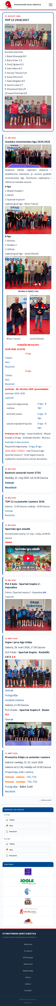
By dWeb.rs (28, 1003)
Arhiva (28, 977)
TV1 (29, 777)
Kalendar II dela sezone (17, 442)
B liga (39, 446)
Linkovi (28, 984)
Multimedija (28, 970)
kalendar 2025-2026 (15, 393)
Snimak (9, 483)
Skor (7, 362)
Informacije (28, 957)
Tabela (8, 358)
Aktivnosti (28, 964)
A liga (40, 403)
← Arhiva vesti (45, 800)
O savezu (28, 950)
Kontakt (28, 990)
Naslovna (28, 944)
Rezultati (10, 366)
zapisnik (9, 397)
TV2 (34, 777)
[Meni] (51, 4)
